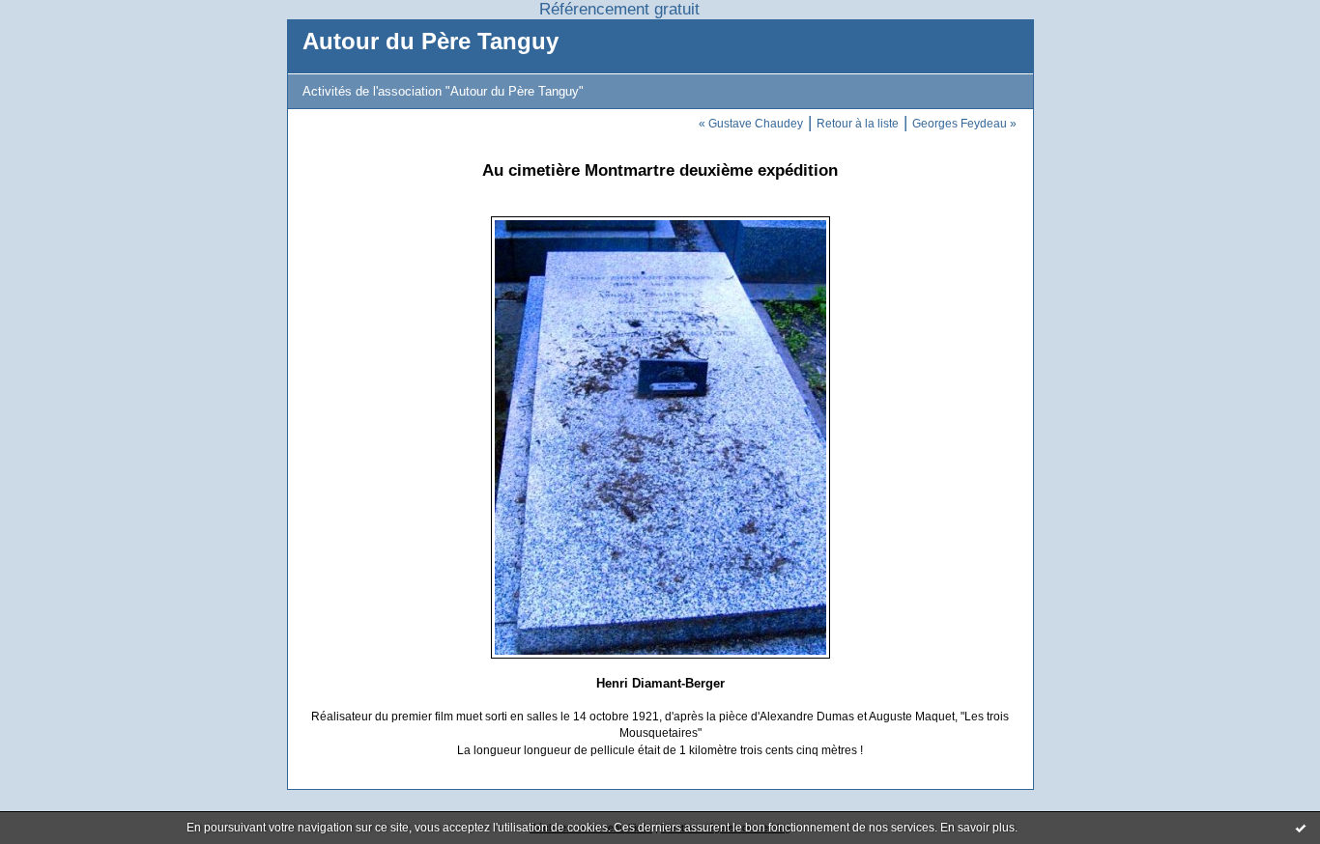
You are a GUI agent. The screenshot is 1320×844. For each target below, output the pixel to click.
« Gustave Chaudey (751, 123)
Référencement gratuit (619, 9)
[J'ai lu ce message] (1300, 827)
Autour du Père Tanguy (430, 41)
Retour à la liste (858, 123)
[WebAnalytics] (743, 9)
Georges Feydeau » (964, 123)
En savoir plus (977, 827)
